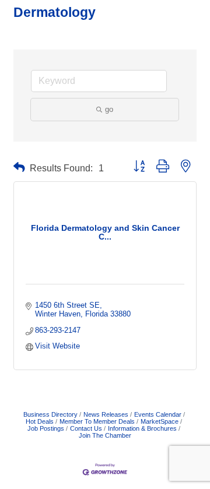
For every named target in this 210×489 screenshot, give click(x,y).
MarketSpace (159, 421)
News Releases (105, 414)
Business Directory (50, 414)
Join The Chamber (105, 435)
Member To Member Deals (97, 421)
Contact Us (86, 428)
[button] (19, 167)
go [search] (109, 109)
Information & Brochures (142, 428)
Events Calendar (157, 414)
